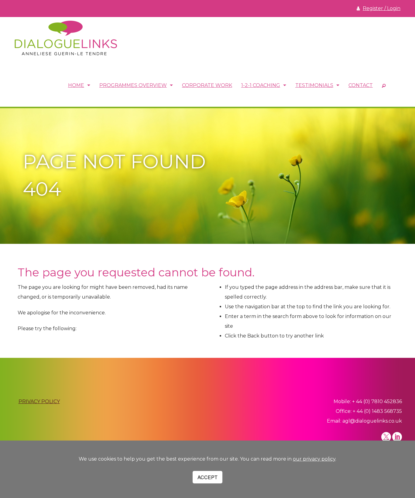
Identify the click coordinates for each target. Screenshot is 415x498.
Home (76, 85)
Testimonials (314, 85)
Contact (360, 85)
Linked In (397, 437)
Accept (207, 477)
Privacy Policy (39, 401)
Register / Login (381, 8)
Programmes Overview (133, 85)
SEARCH (383, 85)
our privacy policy (314, 459)
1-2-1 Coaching (260, 85)
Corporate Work (207, 85)
